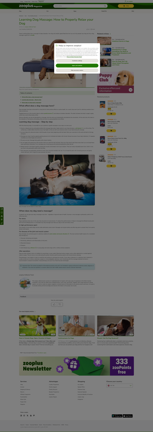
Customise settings (77, 60)
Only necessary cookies (77, 70)
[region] (77, 58)
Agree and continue (77, 65)
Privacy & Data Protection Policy (74, 57)
